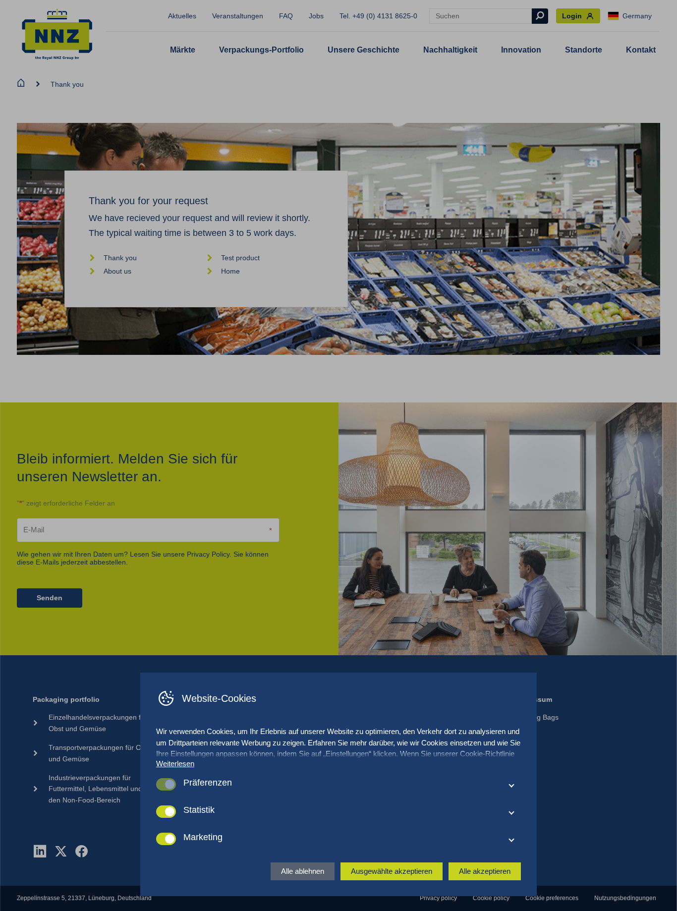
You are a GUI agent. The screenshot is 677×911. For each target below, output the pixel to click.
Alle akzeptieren (484, 871)
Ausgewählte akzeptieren (391, 871)
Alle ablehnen (302, 871)
